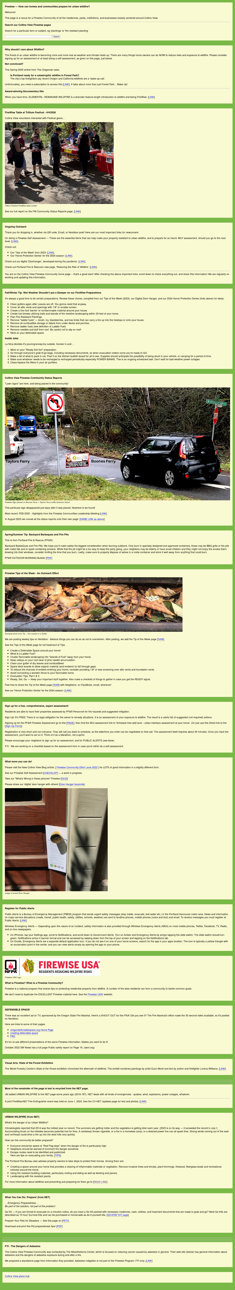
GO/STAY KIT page (117, 1215)
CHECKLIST (50, 773)
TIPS (57, 1155)
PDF (49, 558)
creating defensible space (24, 1033)
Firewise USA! (95, 994)
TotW (160, 639)
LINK (66, 84)
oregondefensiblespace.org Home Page (31, 1030)
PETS (66, 1220)
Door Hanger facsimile (72, 784)
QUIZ (64, 778)
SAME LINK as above (92, 519)
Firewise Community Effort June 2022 (77, 767)
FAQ (12, 1036)
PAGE (70, 722)
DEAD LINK (100, 1181)
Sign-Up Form (13, 726)
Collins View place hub (17, 1276)
